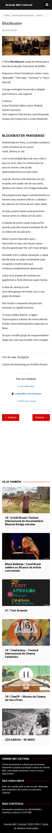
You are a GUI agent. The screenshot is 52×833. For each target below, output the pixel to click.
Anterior (12, 417)
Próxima (39, 417)
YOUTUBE (27, 812)
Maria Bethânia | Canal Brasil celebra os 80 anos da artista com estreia (23, 567)
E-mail (20, 386)
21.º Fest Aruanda (16, 610)
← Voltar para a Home (26, 401)
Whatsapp (43, 786)
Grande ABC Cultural (19, 5)
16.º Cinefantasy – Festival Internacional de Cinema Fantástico (21, 653)
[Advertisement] (26, 450)
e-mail (27, 786)
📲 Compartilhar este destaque (26, 393)
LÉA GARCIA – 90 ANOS (20, 739)
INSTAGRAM (34, 809)
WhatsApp (29, 386)
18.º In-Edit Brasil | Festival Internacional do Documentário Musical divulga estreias (24, 521)
